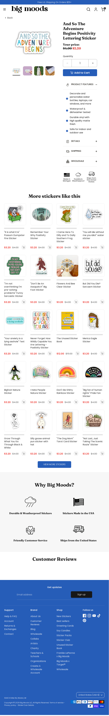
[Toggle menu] (4, 9)
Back (10, 17)
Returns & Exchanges (10, 627)
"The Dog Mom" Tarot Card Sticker (67, 440)
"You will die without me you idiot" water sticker (93, 235)
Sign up (81, 594)
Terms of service (57, 702)
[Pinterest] (84, 620)
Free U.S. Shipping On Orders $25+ (54, 2)
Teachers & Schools (36, 654)
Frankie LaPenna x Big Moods (66, 654)
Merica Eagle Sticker (90, 340)
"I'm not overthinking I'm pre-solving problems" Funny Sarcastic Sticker (13, 290)
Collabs (34, 638)
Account (9, 621)
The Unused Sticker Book (67, 340)
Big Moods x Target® (63, 663)
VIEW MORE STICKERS (54, 464)
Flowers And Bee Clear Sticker (66, 285)
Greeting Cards (65, 625)
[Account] (96, 8)
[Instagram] (89, 615)
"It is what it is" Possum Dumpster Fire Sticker (14, 235)
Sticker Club (63, 640)
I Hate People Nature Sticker (38, 391)
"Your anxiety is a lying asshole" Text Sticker (14, 341)
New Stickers (64, 616)
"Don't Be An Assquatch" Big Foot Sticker (38, 286)
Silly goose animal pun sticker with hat (40, 441)
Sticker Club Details (26, 705)
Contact (9, 634)
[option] (54, 2)
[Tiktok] (99, 615)
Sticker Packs (64, 635)
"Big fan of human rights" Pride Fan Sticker (92, 393)
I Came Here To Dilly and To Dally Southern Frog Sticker (66, 236)
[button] (103, 8)
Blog (32, 629)
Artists (34, 643)
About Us (35, 616)
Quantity (68, 56)
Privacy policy (10, 705)
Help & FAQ (10, 616)
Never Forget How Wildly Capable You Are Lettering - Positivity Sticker (41, 343)
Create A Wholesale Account (36, 669)
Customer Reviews (36, 622)
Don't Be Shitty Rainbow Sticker (65, 391)
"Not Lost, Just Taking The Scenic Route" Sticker (93, 441)
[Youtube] (94, 615)
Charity (34, 648)
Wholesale (36, 634)
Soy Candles (63, 630)
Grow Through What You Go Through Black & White (13, 443)
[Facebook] (84, 615)
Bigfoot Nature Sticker (12, 391)
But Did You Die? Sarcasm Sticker (92, 285)
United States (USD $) (89, 694)
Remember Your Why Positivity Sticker (39, 235)
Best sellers (63, 621)
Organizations (38, 661)
